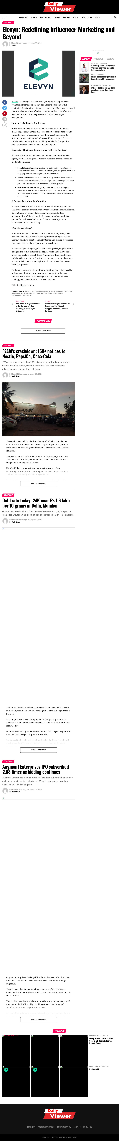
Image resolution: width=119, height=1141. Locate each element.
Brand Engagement (40, 291)
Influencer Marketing (31, 293)
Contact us (87, 1127)
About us (77, 1127)
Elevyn (15, 101)
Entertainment (45, 17)
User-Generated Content (22, 295)
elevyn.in (16, 293)
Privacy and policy (64, 1127)
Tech (83, 17)
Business (34, 17)
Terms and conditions (46, 1127)
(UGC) (28, 291)
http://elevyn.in (27, 285)
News (90, 17)
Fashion (57, 17)
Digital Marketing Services (61, 291)
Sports (75, 17)
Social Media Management (52, 293)
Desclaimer (31, 1127)
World (97, 17)
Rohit (14, 45)
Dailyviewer (16, 376)
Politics (66, 17)
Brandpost (23, 17)
